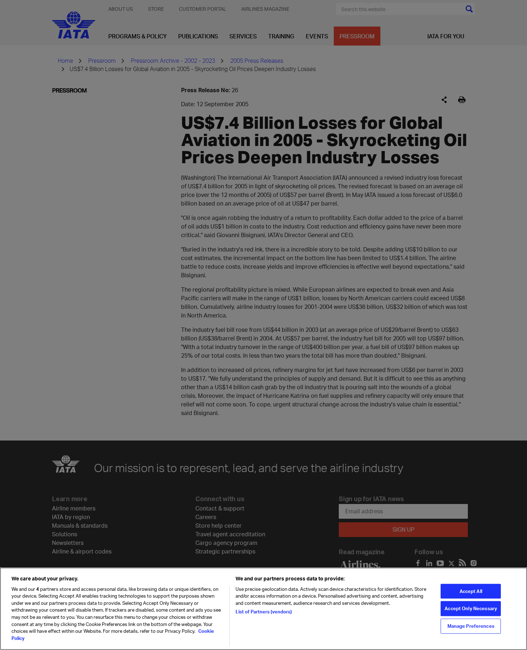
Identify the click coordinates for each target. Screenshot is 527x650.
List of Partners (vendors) (264, 611)
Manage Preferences (470, 626)
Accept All (471, 591)
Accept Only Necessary (471, 608)
